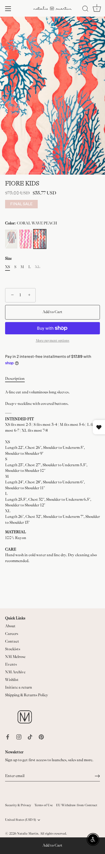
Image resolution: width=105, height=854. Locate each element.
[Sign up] (97, 776)
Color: (31, 223)
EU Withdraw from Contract (76, 805)
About (10, 626)
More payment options (52, 341)
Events (11, 664)
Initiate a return (18, 687)
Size (8, 258)
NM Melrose (15, 657)
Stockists (12, 649)
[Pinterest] (41, 737)
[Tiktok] (30, 737)
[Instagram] (18, 737)
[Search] (85, 9)
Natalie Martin (27, 833)
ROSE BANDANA (11, 239)
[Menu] (8, 8)
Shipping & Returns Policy (26, 695)
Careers (11, 634)
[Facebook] (7, 737)
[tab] (17, 379)
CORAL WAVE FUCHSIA (25, 239)
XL (37, 267)
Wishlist (12, 680)
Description (15, 379)
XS (7, 267)
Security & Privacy (18, 805)
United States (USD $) (20, 820)
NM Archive (15, 672)
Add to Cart (52, 845)
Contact (12, 641)
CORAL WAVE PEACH (40, 239)
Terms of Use (43, 805)
